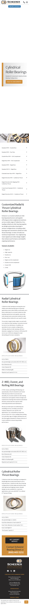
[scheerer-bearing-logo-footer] (14, 563)
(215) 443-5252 (17, 584)
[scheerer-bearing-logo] (10, 2)
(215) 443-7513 (15, 585)
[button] (27, 2)
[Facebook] (8, 571)
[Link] (24, 2)
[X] (11, 571)
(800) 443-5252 (16, 582)
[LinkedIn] (14, 571)
